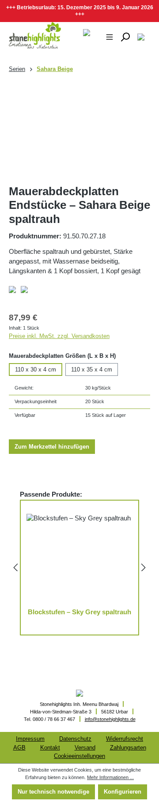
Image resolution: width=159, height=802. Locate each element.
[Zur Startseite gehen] (29, 35)
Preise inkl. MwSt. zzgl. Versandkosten (59, 336)
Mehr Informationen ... (110, 777)
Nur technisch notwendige (53, 791)
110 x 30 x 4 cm (35, 369)
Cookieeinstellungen (79, 756)
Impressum (30, 738)
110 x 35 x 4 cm (91, 369)
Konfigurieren (122, 791)
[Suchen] (125, 36)
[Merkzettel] (141, 36)
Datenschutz (75, 738)
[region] (79, 129)
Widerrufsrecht (124, 738)
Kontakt (50, 747)
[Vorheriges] (15, 568)
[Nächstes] (143, 568)
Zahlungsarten (128, 747)
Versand (85, 747)
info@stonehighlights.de (110, 719)
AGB (19, 747)
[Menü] (109, 36)
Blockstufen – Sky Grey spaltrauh (79, 612)
